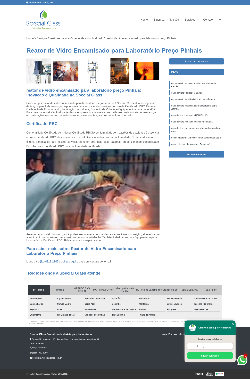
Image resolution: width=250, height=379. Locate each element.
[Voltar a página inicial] (43, 19)
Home (144, 19)
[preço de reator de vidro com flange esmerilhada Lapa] (93, 71)
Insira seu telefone (210, 339)
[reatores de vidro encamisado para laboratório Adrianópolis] (66, 71)
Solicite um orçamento (197, 61)
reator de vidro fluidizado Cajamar (186, 93)
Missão (174, 19)
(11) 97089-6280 (40, 353)
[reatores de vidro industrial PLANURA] (120, 71)
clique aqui (69, 261)
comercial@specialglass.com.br (47, 358)
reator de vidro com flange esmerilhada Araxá (192, 122)
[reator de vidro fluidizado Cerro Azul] (39, 71)
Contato (208, 19)
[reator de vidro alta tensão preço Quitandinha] (147, 71)
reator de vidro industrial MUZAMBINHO (189, 115)
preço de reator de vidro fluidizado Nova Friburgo (193, 99)
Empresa (159, 19)
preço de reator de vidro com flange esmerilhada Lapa (196, 138)
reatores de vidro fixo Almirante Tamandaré (190, 144)
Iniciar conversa (210, 355)
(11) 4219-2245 (49, 261)
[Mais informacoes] (220, 19)
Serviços (190, 19)
